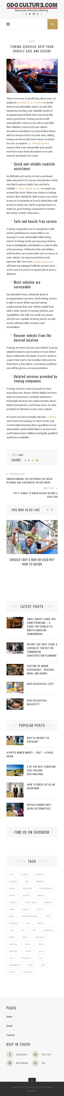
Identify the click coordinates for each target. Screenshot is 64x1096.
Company (40, 881)
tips (40, 958)
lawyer (40, 923)
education (27, 888)
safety (41, 944)
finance (40, 895)
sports (28, 951)
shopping (13, 951)
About (9, 1025)
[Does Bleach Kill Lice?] (15, 683)
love (34, 930)
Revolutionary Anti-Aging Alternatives (39, 806)
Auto (32, 41)
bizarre (24, 874)
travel (31, 965)
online (28, 944)
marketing (48, 930)
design (12, 888)
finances (13, 902)
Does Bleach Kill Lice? (40, 684)
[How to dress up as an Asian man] (15, 784)
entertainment (45, 888)
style (41, 951)
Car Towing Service (38, 143)
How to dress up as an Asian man (41, 786)
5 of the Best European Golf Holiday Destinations (41, 770)
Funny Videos (30, 902)
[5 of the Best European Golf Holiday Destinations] (15, 766)
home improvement (29, 916)
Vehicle (12, 972)
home (11, 916)
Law (27, 923)
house (48, 916)
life (23, 930)
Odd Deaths (40, 937)
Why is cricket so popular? (38, 739)
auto (21, 454)
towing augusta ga (43, 261)
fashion (26, 895)
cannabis (13, 881)
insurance (13, 923)
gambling (48, 902)
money (12, 937)
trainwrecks (14, 965)
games (12, 909)
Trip (43, 965)
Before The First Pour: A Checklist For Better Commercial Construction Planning (42, 649)
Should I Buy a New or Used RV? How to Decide (32, 561)
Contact (10, 1035)
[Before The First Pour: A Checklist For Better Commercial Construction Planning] (15, 644)
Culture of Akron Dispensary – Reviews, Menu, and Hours (41, 669)
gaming (25, 909)
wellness (27, 972)
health (39, 909)
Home (9, 1016)
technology (26, 958)
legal (11, 930)
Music (25, 937)
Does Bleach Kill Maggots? (37, 702)
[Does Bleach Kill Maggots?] (15, 700)
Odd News (13, 944)
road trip (51, 417)
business (39, 874)
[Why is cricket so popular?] (15, 737)
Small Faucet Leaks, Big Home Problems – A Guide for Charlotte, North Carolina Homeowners (41, 626)
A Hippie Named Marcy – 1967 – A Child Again (29, 754)
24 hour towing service (28, 188)
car (26, 881)
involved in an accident (30, 102)
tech (11, 958)
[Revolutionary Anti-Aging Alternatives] (15, 804)
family (12, 895)
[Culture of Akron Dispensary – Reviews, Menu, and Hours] (15, 666)
